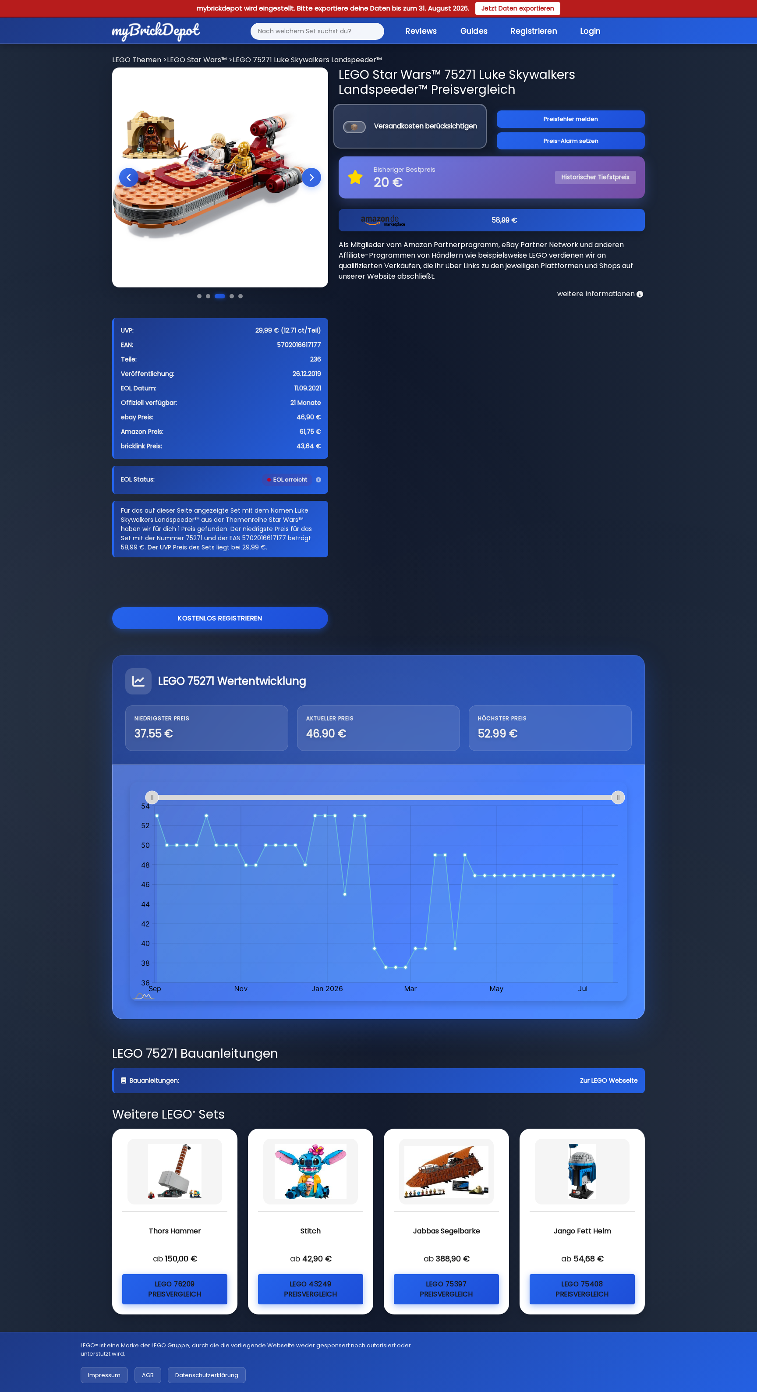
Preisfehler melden (571, 119)
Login (590, 31)
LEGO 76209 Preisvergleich (175, 1289)
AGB (148, 1375)
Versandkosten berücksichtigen (425, 126)
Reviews (421, 31)
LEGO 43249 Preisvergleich (310, 1289)
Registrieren (534, 31)
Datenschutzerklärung (206, 1375)
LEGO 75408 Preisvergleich (582, 1289)
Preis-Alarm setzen (571, 141)
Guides (474, 31)
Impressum (104, 1375)
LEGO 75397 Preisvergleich (446, 1289)
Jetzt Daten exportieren (517, 8)
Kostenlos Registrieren (220, 618)
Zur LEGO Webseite (609, 1080)
